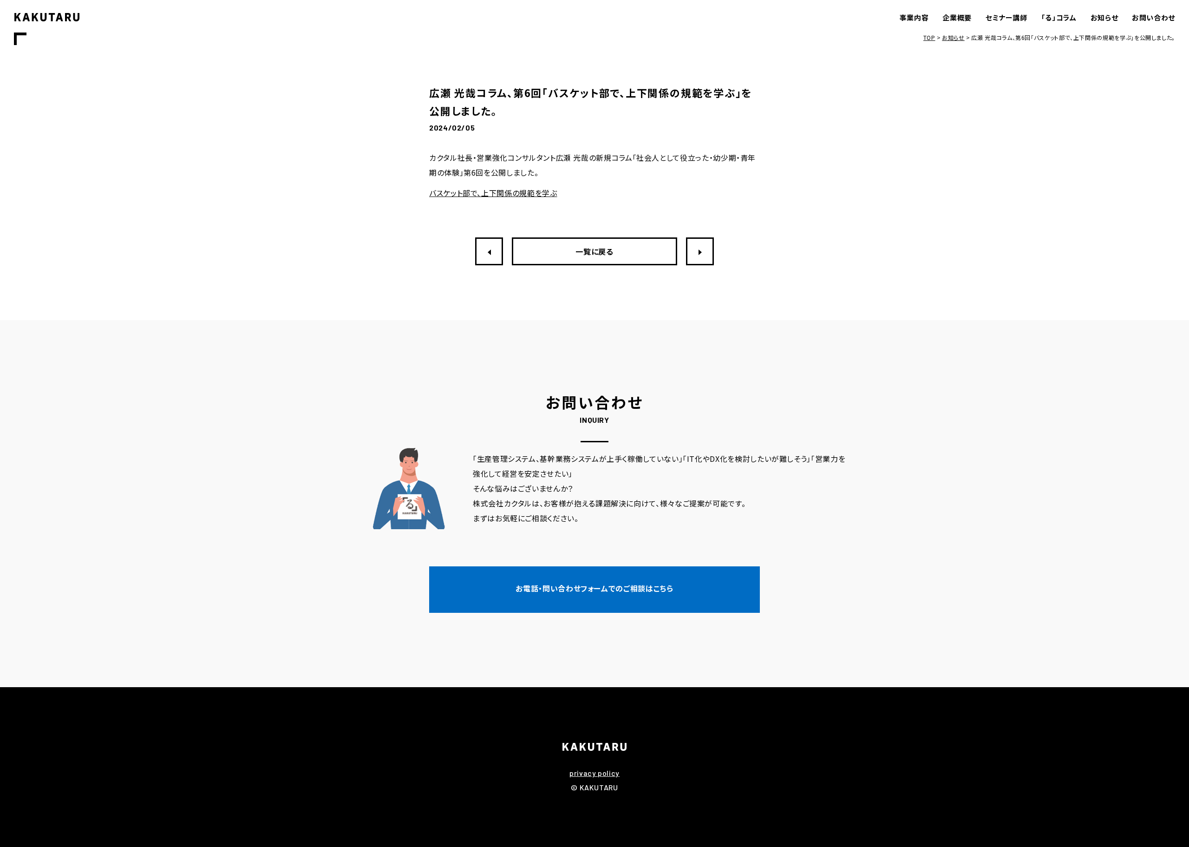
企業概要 (957, 17)
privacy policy (594, 772)
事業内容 (914, 17)
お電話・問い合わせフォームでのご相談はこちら (594, 588)
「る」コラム (1059, 17)
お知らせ (1104, 17)
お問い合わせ (1153, 17)
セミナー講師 (1006, 17)
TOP (929, 37)
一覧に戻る (594, 251)
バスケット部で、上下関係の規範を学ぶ (493, 192)
